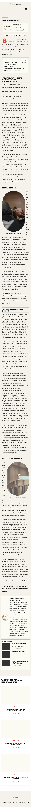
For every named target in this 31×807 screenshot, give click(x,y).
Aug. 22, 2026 (16, 747)
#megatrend (20, 30)
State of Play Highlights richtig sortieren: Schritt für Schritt (15, 710)
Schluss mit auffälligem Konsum (14, 68)
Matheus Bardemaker (14, 497)
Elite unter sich (9, 66)
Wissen (15, 706)
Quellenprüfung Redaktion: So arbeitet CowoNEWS (15, 778)
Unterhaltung (15, 740)
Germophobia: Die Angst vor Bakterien (22, 587)
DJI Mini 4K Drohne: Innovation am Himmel (19, 652)
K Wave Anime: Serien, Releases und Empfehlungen (15, 744)
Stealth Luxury (11, 20)
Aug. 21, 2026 (16, 781)
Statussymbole (7, 87)
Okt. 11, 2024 (17, 665)
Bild (21, 240)
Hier (3, 581)
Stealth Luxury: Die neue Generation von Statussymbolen (15, 63)
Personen (5, 177)
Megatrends (5, 17)
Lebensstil (15, 120)
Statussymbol (23, 105)
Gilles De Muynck (10, 233)
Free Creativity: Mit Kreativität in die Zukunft (8, 588)
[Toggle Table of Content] (25, 60)
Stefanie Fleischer (17, 25)
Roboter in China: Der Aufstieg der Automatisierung (19, 645)
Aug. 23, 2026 (16, 713)
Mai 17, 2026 (17, 648)
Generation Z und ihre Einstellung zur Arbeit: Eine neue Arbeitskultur (20, 661)
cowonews (15, 800)
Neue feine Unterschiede (12, 71)
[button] (29, 9)
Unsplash (19, 233)
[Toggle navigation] (26, 9)
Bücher (18, 373)
